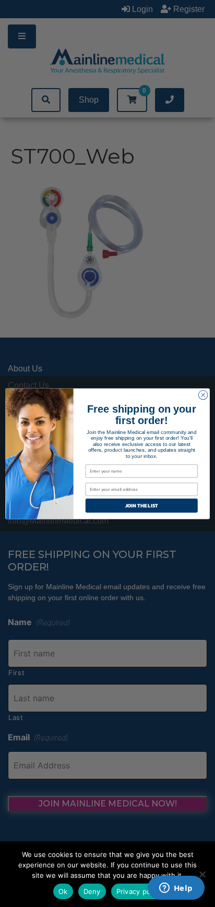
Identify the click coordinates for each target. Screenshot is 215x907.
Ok (63, 891)
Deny (92, 891)
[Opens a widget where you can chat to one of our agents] (176, 889)
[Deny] (202, 874)
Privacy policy (139, 891)
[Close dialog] (203, 395)
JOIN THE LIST (141, 505)
